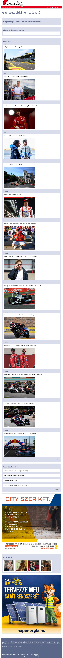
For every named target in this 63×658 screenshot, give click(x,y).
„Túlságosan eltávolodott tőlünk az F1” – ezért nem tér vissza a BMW (22, 285)
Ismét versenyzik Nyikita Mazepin (12, 194)
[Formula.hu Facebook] (45, 7)
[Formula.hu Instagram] (52, 7)
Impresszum (26, 656)
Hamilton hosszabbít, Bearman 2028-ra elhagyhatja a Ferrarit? (20, 106)
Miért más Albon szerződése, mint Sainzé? (15, 135)
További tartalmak (9, 467)
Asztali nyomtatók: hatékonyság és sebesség (16, 471)
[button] (60, 7)
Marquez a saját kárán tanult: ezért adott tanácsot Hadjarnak (20, 223)
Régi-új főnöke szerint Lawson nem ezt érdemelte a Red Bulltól (20, 256)
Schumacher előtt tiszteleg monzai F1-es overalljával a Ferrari (20, 345)
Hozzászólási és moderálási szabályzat (49, 656)
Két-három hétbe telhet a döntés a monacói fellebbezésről (19, 403)
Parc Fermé (7, 41)
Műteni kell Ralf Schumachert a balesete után (16, 76)
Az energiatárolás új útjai (10, 480)
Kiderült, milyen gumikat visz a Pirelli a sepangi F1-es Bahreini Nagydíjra (23, 374)
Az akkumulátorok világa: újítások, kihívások (15, 485)
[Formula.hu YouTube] (55, 7)
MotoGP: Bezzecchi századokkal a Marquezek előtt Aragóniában (21, 315)
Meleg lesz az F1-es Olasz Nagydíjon (13, 47)
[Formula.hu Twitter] (47, 7)
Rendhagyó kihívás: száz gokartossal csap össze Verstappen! (20, 433)
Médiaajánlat (34, 656)
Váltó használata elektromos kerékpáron (14, 475)
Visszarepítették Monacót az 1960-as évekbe (15, 165)
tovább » (58, 460)
